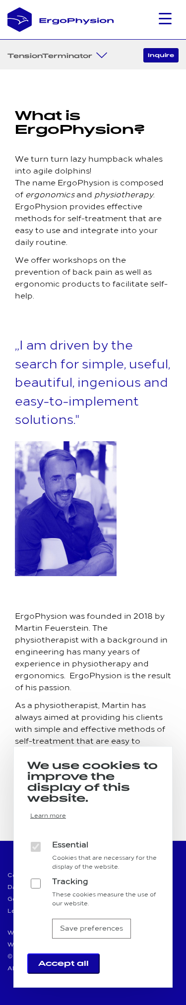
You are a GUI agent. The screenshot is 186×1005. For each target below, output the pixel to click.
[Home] (60, 19)
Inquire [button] (161, 55)
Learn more (48, 816)
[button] (168, 21)
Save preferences (91, 928)
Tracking (70, 882)
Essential (70, 845)
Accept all (63, 963)
